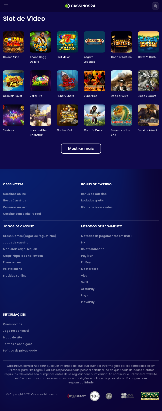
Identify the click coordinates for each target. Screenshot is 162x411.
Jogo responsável (16, 331)
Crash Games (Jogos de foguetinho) (29, 236)
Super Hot (90, 96)
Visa (84, 276)
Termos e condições (17, 344)
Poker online (12, 262)
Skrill (84, 282)
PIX (83, 242)
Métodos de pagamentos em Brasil (106, 236)
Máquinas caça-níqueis (20, 249)
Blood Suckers (147, 96)
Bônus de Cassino (94, 194)
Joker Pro (36, 96)
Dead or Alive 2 (147, 130)
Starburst (9, 130)
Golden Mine (11, 57)
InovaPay (87, 302)
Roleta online (12, 269)
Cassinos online (14, 194)
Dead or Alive (119, 96)
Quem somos (12, 324)
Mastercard (89, 269)
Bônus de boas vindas (97, 207)
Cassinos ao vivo (15, 207)
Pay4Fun (87, 256)
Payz (84, 295)
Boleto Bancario (93, 249)
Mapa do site (12, 337)
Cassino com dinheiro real (22, 214)
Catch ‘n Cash (147, 57)
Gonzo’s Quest (93, 130)
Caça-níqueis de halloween (23, 256)
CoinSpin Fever (12, 96)
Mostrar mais (81, 148)
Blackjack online (14, 276)
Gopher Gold (65, 130)
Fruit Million (64, 57)
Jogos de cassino (15, 242)
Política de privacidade (20, 351)
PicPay (86, 262)
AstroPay (87, 289)
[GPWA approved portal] (150, 396)
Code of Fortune (121, 57)
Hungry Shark (65, 96)
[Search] (155, 6)
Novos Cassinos (14, 200)
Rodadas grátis (92, 200)
